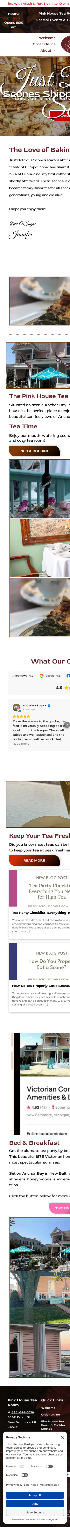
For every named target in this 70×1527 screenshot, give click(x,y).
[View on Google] (16, 707)
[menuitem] (47, 37)
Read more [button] (21, 744)
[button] (8, 725)
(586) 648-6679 (22, 1412)
